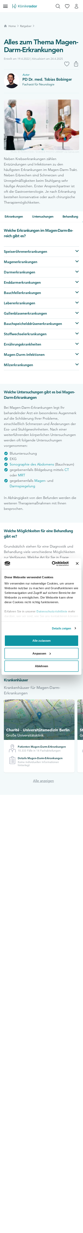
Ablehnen (41, 666)
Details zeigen (61, 628)
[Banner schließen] (77, 563)
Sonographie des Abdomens (32, 464)
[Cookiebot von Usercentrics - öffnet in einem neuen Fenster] (52, 563)
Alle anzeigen (43, 781)
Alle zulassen (41, 640)
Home (12, 26)
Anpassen (39, 653)
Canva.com (73, 151)
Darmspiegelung (22, 486)
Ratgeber (25, 26)
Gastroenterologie (29, 191)
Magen (39, 481)
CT (66, 470)
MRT (21, 475)
